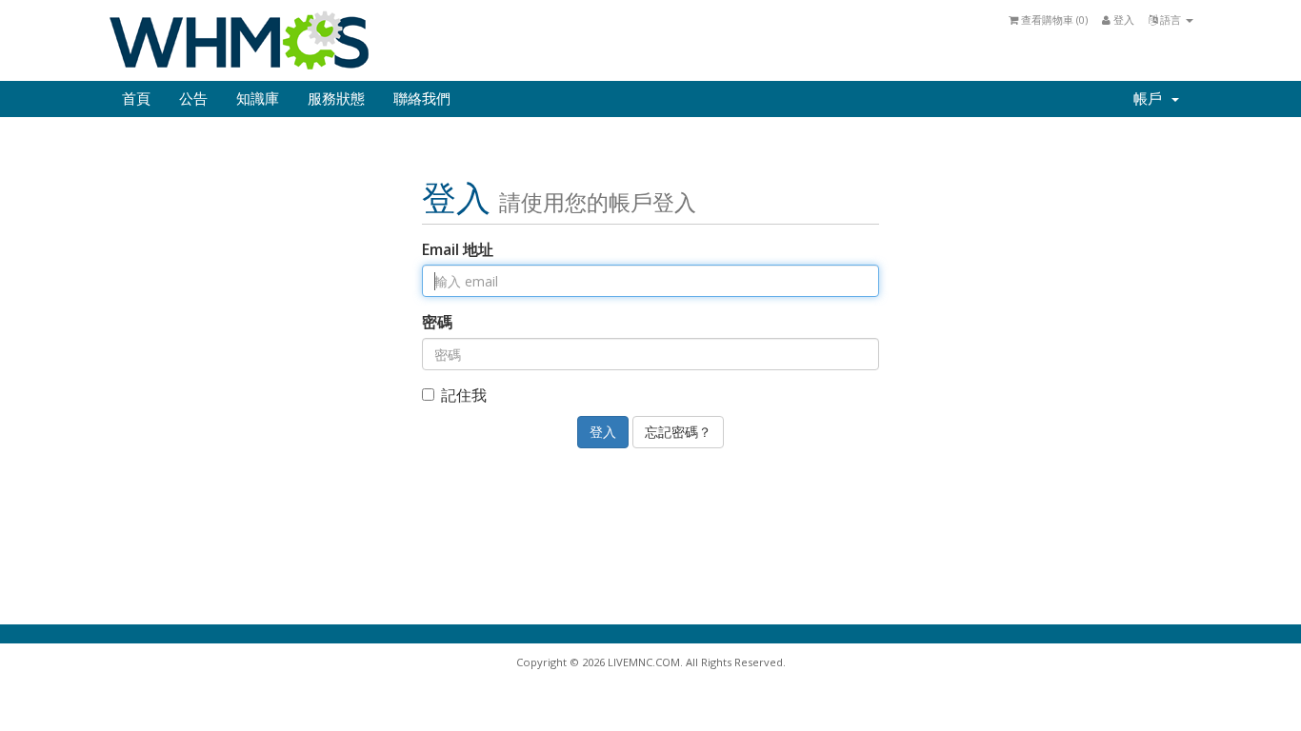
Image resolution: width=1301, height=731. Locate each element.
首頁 (136, 99)
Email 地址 (457, 249)
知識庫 (257, 99)
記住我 (464, 395)
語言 (1170, 19)
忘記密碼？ (678, 432)
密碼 (437, 321)
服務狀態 (336, 99)
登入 (1122, 19)
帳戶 (1151, 99)
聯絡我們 (421, 99)
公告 (193, 99)
